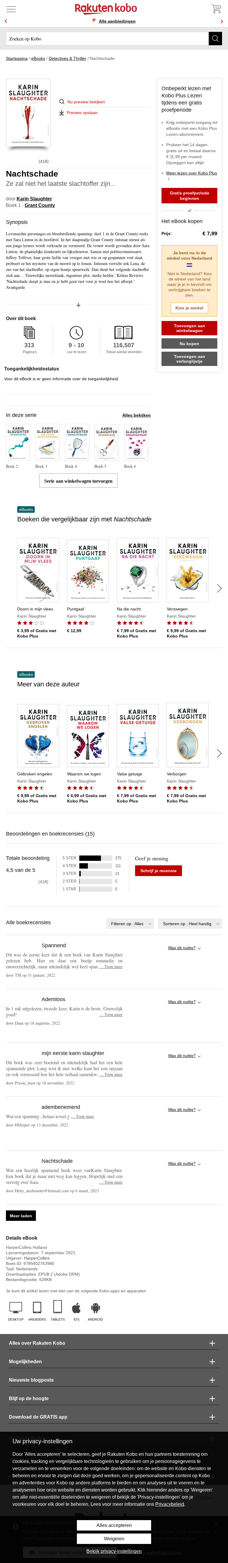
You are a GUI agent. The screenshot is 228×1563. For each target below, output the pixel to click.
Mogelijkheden (25, 1361)
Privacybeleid (169, 1504)
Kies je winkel (189, 308)
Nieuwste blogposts (31, 1380)
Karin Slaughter (34, 198)
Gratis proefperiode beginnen (189, 196)
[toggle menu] (11, 9)
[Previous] (5, 21)
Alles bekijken (136, 415)
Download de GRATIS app (38, 1416)
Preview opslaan (82, 112)
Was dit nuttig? (182, 947)
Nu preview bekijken (86, 101)
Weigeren (114, 1538)
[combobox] (130, 923)
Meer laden (21, 1215)
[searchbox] (114, 38)
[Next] (221, 21)
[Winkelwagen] (216, 9)
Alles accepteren (114, 1525)
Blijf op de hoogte (29, 1398)
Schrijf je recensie (158, 870)
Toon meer (111, 966)
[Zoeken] (215, 38)
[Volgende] (219, 588)
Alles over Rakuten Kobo (37, 1343)
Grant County (40, 205)
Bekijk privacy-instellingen (114, 1551)
